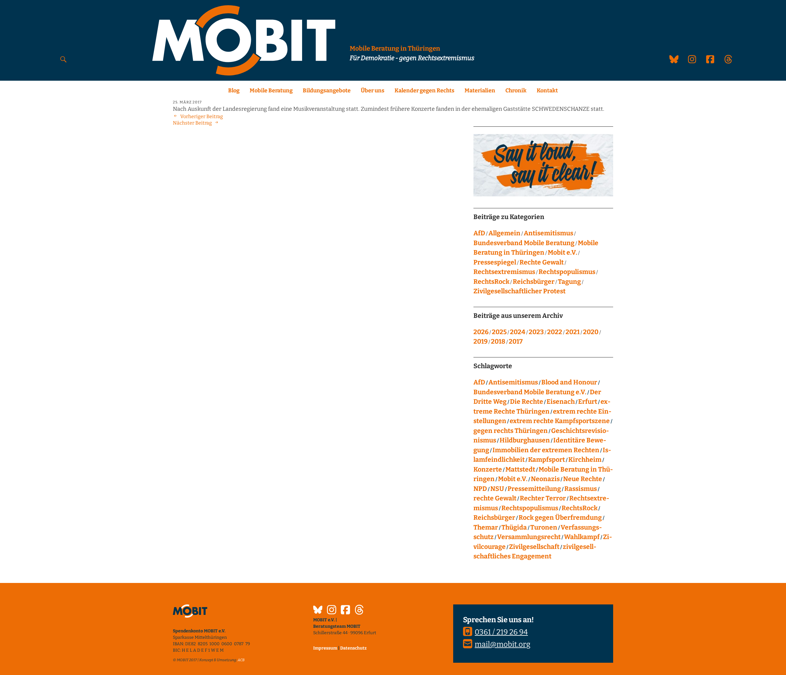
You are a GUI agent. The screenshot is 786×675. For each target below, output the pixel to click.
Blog (233, 90)
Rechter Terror (543, 498)
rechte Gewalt (494, 498)
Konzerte (487, 469)
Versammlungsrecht (529, 537)
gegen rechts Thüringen (510, 431)
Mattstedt (520, 469)
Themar (485, 527)
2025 (499, 332)
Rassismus (580, 489)
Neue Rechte (582, 479)
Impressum (325, 648)
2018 (498, 341)
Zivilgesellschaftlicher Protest (519, 291)
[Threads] (359, 610)
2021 (573, 332)
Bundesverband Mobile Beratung (523, 243)
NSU (497, 489)
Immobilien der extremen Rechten (545, 450)
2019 (480, 341)
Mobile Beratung (271, 90)
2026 (480, 332)
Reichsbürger (533, 282)
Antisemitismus (548, 233)
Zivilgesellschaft (534, 547)
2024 (517, 332)
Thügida (514, 527)
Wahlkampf (582, 537)
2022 (554, 332)
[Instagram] (331, 610)
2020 (590, 332)
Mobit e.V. (562, 252)
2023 (536, 332)
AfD (479, 233)
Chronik (516, 90)
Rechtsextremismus (504, 272)
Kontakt (547, 90)
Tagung (569, 282)
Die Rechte (526, 402)
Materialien (480, 90)
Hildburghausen (525, 440)
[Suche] (63, 59)
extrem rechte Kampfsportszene (560, 421)
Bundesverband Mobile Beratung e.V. (529, 392)
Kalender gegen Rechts (424, 90)
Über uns (372, 90)
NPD (480, 489)
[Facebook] (345, 610)
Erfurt (587, 402)
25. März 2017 (187, 102)
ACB (241, 660)
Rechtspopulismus (567, 272)
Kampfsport (546, 460)
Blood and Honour (569, 382)
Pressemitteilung (534, 489)
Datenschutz (353, 648)
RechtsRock (491, 282)
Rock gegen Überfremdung (560, 518)
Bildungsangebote (327, 90)
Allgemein (504, 233)
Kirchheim (584, 460)
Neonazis (545, 479)
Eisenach (561, 402)
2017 (516, 341)
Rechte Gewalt (541, 262)
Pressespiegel (494, 262)
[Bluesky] (317, 610)
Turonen (543, 527)
